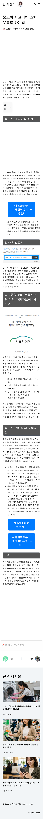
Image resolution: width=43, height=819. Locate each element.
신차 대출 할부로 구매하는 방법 (20, 541)
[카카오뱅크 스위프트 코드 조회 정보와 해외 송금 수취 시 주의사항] (21, 768)
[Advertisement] (21, 56)
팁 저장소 (9, 4)
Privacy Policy (34, 812)
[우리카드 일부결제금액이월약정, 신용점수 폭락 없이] (21, 730)
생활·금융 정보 (29, 29)
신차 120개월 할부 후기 (20, 524)
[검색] (35, 4)
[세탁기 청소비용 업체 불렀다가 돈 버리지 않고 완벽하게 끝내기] (21, 691)
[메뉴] (39, 4)
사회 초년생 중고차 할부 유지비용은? (20, 209)
